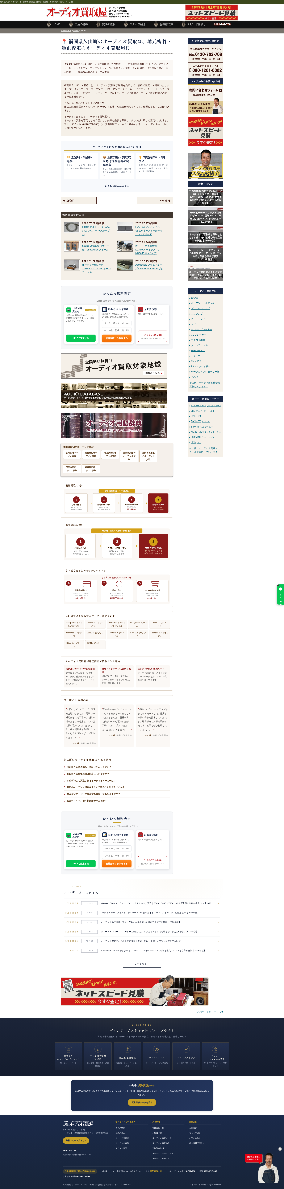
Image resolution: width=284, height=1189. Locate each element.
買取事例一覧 (158, 1128)
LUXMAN (202, 437)
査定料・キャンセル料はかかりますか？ (87, 800)
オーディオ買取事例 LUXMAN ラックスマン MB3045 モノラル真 (147, 250)
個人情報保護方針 (197, 1143)
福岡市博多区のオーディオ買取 (148, 456)
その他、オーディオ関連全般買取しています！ (204, 384)
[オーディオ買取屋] (89, 16)
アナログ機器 (198, 340)
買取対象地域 (66, 31)
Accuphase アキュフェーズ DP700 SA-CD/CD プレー (149, 268)
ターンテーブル (199, 345)
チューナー (197, 356)
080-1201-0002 (82, 1176)
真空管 (194, 298)
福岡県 (76, 31)
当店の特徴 (120, 1128)
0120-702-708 (152, 336)
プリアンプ (197, 313)
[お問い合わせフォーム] (205, 90)
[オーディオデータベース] (117, 395)
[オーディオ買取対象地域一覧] (117, 366)
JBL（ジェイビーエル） (138, 624)
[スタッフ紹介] (205, 164)
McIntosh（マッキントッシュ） (116, 624)
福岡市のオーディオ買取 (72, 468)
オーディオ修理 (122, 1143)
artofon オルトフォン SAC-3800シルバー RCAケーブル (96, 231)
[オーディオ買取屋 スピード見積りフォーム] (211, 19)
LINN (196, 442)
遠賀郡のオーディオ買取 (91, 468)
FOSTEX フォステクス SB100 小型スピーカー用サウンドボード (148, 231)
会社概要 (193, 1128)
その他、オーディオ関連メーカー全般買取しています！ (204, 450)
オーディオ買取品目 (161, 1143)
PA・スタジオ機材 (201, 366)
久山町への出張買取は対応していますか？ (88, 773)
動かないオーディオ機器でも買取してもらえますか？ (93, 794)
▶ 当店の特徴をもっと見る (117, 186)
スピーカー (197, 324)
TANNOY (200, 421)
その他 (194, 377)
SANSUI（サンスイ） (138, 634)
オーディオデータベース (163, 1153)
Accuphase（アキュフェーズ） (74, 624)
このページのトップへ (209, 1012)
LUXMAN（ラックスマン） (95, 624)
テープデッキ (198, 350)
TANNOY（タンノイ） (159, 624)
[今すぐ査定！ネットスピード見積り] (135, 1003)
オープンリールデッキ (203, 303)
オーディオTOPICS (160, 1158)
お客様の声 (157, 1133)
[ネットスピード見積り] (205, 131)
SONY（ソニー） (95, 643)
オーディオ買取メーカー (163, 1138)
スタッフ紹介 (195, 1133)
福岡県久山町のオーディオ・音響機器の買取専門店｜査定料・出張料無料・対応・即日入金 (36, 2)
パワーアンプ (198, 319)
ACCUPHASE (206, 405)
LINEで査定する (81, 338)
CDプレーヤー (198, 335)
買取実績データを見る (142, 1102)
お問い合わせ (195, 1138)
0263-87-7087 (210, 1171)
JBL (202, 411)
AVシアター (197, 361)
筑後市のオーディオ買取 (91, 454)
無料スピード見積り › (76, 1140)
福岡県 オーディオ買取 (72, 454)
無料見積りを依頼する (117, 338)
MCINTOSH (206, 432)
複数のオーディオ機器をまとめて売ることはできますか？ (96, 787)
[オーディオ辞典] (117, 425)
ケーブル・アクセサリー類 (205, 371)
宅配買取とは (156, 1171)
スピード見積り (122, 1138)
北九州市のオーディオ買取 (110, 454)
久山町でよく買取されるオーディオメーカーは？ (91, 780)
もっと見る (142, 964)
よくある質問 (121, 1148)
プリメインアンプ (200, 308)
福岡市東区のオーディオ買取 (129, 456)
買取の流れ (120, 1133)
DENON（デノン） (95, 633)
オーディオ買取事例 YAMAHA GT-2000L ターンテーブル (96, 268)
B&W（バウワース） (73, 644)
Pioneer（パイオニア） (159, 634)
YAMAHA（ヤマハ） (116, 634)
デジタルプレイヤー (201, 329)
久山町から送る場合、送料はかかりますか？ (89, 767)
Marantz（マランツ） (74, 634)
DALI (196, 416)
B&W (202, 426)
